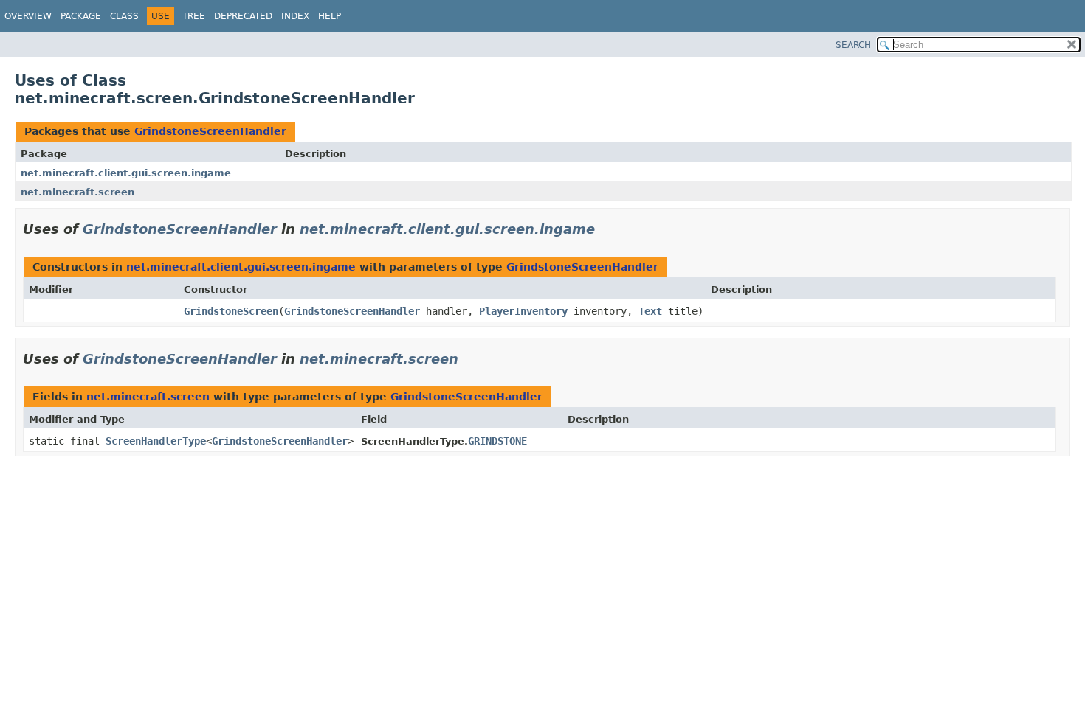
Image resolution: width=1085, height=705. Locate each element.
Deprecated (243, 16)
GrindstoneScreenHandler (210, 131)
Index (295, 16)
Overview (28, 16)
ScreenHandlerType (156, 441)
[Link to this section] (605, 229)
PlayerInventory (523, 311)
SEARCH (853, 45)
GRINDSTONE (497, 441)
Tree (193, 16)
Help (329, 16)
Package (81, 16)
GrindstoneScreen (231, 311)
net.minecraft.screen (77, 192)
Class (124, 16)
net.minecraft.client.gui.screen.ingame (126, 172)
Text (650, 311)
